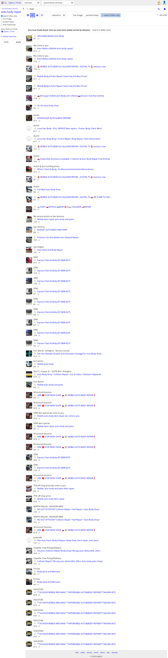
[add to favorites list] (34, 35)
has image (7, 19)
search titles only (10, 16)
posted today (8, 22)
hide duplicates (9, 24)
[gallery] (37, 15)
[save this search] (164, 9)
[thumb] (32, 15)
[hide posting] (38, 39)
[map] (42, 15)
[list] (28, 15)
